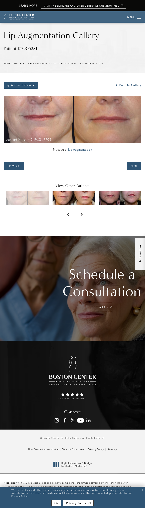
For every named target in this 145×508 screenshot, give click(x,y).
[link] (72, 396)
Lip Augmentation (91, 63)
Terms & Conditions (73, 449)
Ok (56, 503)
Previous (14, 166)
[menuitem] (56, 420)
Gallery (19, 63)
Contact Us (100, 307)
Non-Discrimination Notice (43, 449)
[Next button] (79, 212)
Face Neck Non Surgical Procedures (52, 63)
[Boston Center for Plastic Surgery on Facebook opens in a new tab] (65, 420)
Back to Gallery (129, 85)
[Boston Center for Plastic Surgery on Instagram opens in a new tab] (57, 420)
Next (134, 166)
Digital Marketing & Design (76, 465)
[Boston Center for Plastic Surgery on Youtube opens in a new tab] (80, 420)
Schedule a (102, 283)
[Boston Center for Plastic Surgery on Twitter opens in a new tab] (72, 420)
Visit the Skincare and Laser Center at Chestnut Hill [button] (81, 5)
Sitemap (112, 449)
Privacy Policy (96, 449)
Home (7, 63)
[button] (139, 17)
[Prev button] (65, 212)
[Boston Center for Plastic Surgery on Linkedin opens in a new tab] (88, 420)
